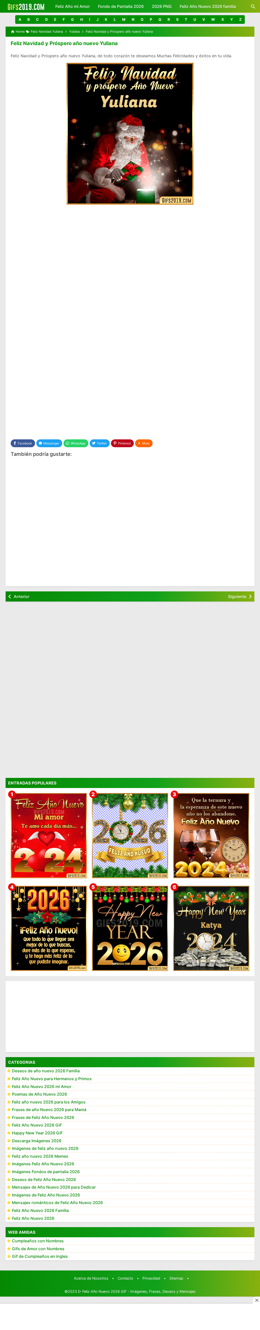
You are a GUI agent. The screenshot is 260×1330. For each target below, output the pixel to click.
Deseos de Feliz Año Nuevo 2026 (44, 1179)
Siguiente (237, 596)
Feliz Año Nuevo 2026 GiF (37, 1125)
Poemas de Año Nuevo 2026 (39, 1094)
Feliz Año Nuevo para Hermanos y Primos (52, 1078)
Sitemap (176, 1278)
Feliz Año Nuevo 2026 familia (208, 6)
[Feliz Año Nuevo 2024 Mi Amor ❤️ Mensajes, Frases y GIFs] (49, 835)
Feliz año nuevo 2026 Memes (40, 1156)
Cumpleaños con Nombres (38, 1240)
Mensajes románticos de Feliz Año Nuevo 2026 (57, 1202)
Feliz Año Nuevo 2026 (33, 1218)
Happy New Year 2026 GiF (37, 1132)
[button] (19, 19)
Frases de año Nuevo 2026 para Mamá (49, 1109)
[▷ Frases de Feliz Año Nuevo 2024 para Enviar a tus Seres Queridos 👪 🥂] (211, 835)
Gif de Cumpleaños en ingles (40, 1256)
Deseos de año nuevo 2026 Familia (46, 1070)
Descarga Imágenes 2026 (36, 1140)
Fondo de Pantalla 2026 (121, 6)
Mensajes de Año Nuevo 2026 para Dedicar (54, 1187)
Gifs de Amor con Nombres (38, 1248)
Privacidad (151, 1278)
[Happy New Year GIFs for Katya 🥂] (211, 928)
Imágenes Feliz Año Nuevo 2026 (43, 1163)
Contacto (125, 1278)
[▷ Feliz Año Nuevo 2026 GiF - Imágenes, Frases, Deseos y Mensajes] (26, 6)
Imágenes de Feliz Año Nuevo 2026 (46, 1194)
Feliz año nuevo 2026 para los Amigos (49, 1101)
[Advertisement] (130, 246)
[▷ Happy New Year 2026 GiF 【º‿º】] (130, 928)
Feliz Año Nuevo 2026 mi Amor (41, 1086)
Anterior (21, 596)
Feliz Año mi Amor (72, 6)
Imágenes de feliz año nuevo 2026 (45, 1148)
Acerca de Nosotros (91, 1278)
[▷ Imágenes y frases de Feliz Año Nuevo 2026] (49, 928)
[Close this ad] (256, 1300)
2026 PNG (162, 6)
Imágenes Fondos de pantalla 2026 (46, 1171)
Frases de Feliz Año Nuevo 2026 (43, 1117)
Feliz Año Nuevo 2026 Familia (40, 1210)
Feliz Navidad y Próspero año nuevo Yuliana (64, 43)
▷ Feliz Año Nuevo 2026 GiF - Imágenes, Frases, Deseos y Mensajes (137, 1291)
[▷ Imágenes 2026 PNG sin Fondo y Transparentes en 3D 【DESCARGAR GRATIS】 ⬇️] (130, 835)
